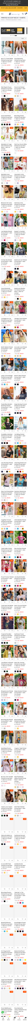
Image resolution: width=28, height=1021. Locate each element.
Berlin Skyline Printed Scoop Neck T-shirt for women (7, 348)
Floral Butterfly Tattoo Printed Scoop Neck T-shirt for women (20, 1010)
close (25, 3)
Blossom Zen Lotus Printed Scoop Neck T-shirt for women (6, 204)
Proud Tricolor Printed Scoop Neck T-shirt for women (7, 578)
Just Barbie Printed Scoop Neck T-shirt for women (6, 233)
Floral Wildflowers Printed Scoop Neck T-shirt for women (6, 1009)
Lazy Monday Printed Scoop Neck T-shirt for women (7, 464)
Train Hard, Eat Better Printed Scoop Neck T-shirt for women (7, 607)
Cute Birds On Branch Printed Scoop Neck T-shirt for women (7, 664)
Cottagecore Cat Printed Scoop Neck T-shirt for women (6, 320)
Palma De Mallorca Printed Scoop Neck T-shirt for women (6, 837)
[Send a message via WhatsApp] (2, 1012)
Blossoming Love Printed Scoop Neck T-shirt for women (19, 721)
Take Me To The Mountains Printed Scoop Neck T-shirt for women (19, 895)
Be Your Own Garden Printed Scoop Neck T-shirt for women (7, 778)
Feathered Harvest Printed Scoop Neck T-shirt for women (19, 837)
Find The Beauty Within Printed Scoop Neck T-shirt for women (20, 779)
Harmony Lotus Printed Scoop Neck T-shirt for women (19, 204)
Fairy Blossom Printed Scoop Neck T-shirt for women (20, 981)
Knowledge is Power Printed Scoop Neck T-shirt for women (20, 924)
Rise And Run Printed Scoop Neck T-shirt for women (20, 550)
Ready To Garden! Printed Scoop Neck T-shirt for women (19, 233)
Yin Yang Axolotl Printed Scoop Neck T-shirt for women (6, 952)
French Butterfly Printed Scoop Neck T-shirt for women (6, 290)
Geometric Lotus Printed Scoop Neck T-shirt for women (19, 176)
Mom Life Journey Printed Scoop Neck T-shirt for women (19, 664)
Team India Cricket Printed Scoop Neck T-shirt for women (6, 550)
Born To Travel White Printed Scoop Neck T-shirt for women (7, 60)
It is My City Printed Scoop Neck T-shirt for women (6, 261)
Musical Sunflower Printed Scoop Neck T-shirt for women (19, 952)
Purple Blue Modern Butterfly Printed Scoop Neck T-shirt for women (6, 406)
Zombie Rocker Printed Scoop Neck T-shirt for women (19, 865)
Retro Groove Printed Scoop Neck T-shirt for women (20, 607)
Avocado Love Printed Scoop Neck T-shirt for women (20, 348)
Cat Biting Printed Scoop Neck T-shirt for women (19, 436)
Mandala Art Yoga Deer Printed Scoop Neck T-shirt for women (6, 146)
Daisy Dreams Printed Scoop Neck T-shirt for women (20, 692)
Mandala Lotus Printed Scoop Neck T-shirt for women (6, 176)
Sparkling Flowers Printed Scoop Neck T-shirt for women (6, 749)
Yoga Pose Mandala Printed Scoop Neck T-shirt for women (7, 981)
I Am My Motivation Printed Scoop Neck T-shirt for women (19, 578)
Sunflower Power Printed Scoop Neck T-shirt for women (19, 635)
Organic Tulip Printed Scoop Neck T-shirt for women (20, 749)
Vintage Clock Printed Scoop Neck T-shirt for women (20, 320)
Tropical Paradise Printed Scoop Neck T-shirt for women (6, 635)
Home (2, 20)
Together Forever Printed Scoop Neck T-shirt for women (6, 521)
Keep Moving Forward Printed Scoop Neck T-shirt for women (20, 405)
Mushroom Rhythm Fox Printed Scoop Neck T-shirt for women (19, 291)
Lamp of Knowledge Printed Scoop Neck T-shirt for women (7, 377)
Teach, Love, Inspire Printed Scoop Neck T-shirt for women (6, 808)
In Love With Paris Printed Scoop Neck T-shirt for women (6, 865)
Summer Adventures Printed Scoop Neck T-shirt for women (20, 493)
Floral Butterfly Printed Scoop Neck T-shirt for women (19, 60)
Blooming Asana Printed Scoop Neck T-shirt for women (19, 117)
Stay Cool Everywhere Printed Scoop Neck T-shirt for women (7, 493)
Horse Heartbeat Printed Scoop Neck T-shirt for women (6, 117)
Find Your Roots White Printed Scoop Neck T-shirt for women (20, 145)
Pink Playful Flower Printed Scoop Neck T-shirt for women (6, 88)
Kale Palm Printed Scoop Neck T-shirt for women (19, 808)
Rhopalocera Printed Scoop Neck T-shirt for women (7, 692)
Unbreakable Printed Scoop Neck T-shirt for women (20, 521)
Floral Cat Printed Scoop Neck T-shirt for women (19, 88)
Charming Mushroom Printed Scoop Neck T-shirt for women (20, 464)
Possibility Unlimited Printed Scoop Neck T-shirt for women (6, 436)
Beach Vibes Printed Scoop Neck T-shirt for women (20, 377)
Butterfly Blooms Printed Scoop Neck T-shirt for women (6, 924)
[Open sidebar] (2, 512)
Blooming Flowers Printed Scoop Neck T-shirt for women (6, 894)
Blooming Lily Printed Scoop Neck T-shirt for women (7, 721)
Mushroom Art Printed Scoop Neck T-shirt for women (20, 261)
